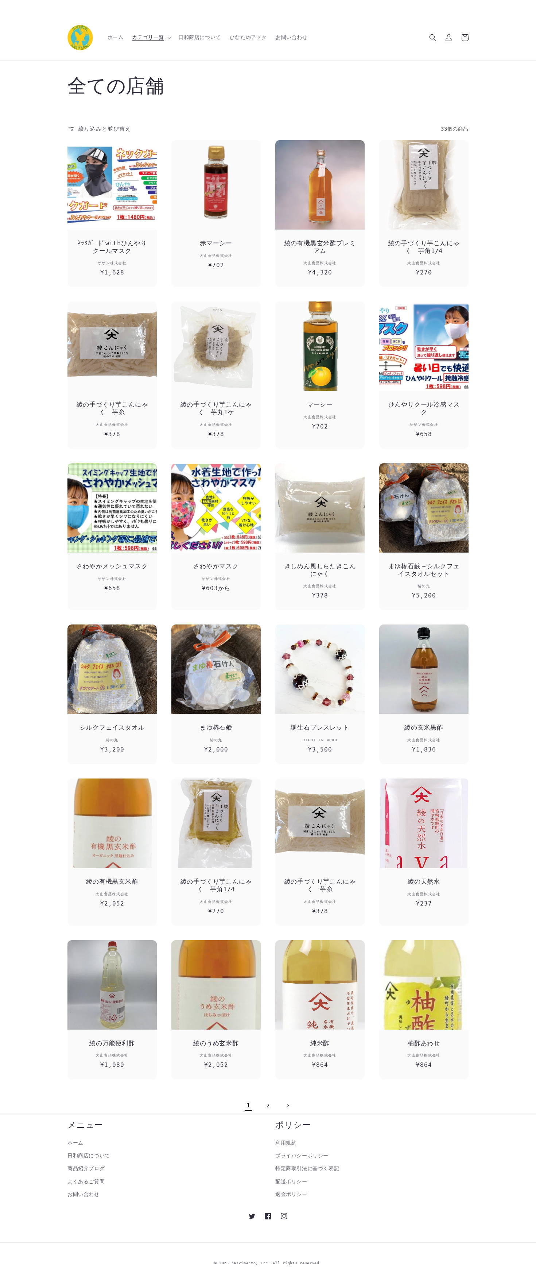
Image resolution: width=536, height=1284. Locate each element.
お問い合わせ (83, 1194)
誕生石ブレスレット (320, 727)
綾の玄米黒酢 (423, 727)
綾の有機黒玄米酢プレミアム (320, 246)
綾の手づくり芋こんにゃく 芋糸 (112, 408)
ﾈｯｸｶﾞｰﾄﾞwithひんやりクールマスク (112, 246)
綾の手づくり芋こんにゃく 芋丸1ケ (216, 408)
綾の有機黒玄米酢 (112, 881)
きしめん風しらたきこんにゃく (320, 569)
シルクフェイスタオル (112, 727)
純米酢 (320, 1043)
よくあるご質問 (86, 1181)
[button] (151, 37)
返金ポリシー (291, 1194)
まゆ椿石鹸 (216, 727)
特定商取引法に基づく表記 (307, 1168)
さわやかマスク (215, 566)
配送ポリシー (291, 1181)
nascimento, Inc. (251, 1263)
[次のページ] (288, 1105)
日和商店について (88, 1155)
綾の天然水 (424, 881)
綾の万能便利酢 (112, 1043)
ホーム (75, 1143)
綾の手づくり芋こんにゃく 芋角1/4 (424, 246)
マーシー (320, 404)
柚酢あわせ (424, 1043)
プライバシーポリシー (302, 1155)
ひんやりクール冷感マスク (424, 408)
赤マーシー (216, 243)
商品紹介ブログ (86, 1168)
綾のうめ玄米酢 (215, 1043)
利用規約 (285, 1143)
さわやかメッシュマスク (112, 566)
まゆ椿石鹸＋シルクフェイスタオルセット (424, 569)
